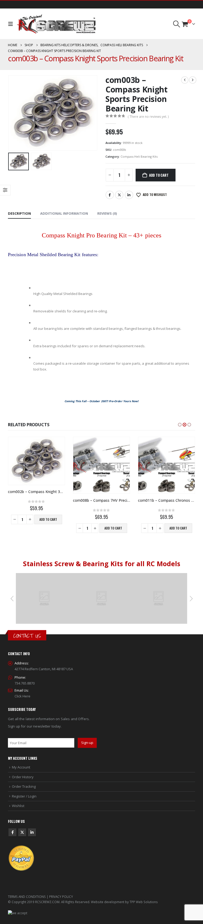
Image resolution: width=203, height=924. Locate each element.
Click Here (22, 696)
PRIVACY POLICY (61, 896)
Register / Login (24, 796)
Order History (23, 777)
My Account (21, 767)
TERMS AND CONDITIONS (27, 896)
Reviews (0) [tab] (107, 213)
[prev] (184, 80)
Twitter (119, 195)
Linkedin (32, 832)
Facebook (109, 195)
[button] (12, 24)
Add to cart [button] (48, 519)
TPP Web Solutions (144, 902)
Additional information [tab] (64, 213)
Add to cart (159, 175)
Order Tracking (24, 786)
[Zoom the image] (44, 576)
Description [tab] (19, 213)
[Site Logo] (56, 24)
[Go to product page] (36, 461)
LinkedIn (129, 195)
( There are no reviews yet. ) (148, 116)
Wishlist (18, 805)
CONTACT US (27, 635)
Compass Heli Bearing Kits (139, 156)
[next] (192, 80)
